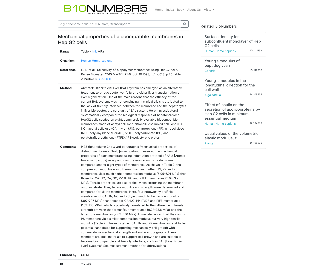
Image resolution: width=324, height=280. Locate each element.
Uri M (85, 255)
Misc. (208, 9)
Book (180, 9)
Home (159, 9)
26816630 (105, 78)
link (94, 51)
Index (170, 9)
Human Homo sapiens (96, 60)
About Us (194, 9)
